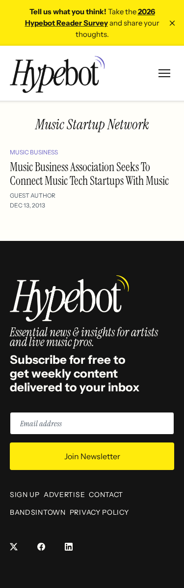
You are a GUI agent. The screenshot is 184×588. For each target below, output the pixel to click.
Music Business (34, 152)
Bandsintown (38, 512)
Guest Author (32, 195)
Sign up (25, 494)
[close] (172, 23)
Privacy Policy (99, 512)
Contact (106, 494)
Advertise (64, 494)
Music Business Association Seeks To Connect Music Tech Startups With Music (89, 173)
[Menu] (164, 73)
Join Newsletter (92, 456)
